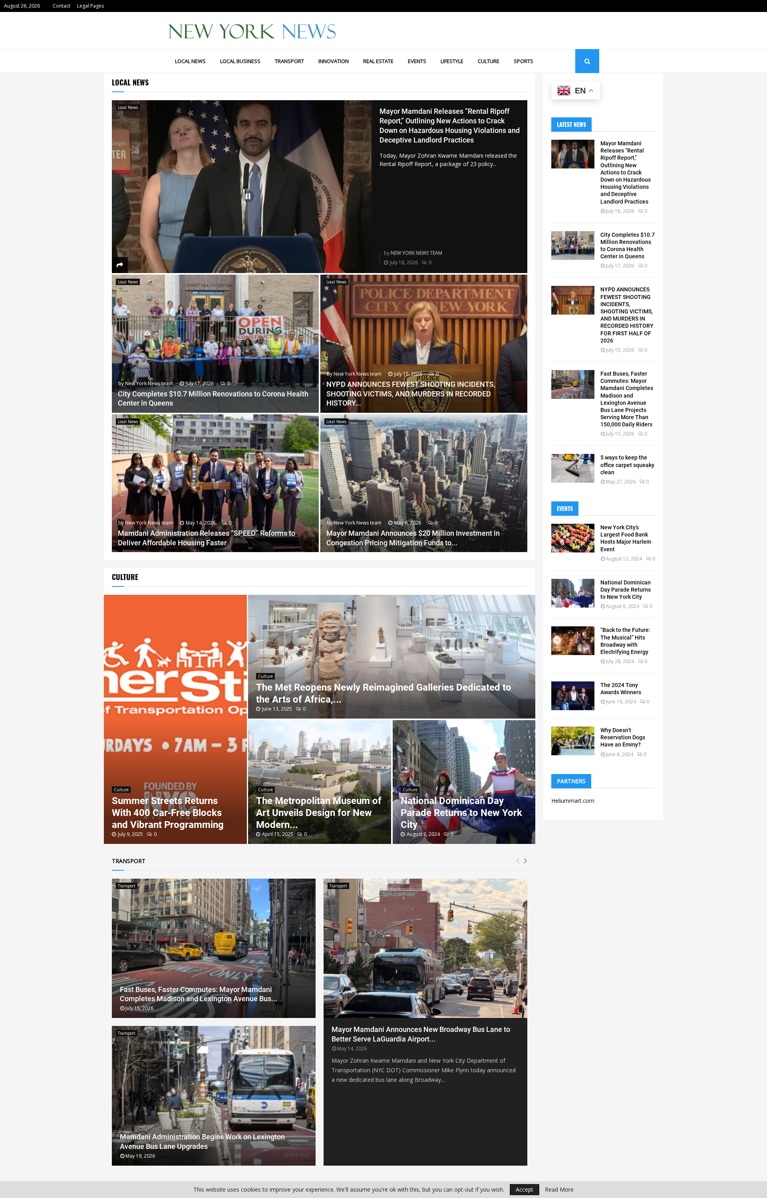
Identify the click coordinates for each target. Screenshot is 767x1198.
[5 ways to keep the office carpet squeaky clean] (572, 468)
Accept (524, 1189)
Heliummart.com (572, 800)
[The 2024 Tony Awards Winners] (572, 695)
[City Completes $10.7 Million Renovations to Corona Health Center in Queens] (215, 343)
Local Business (240, 61)
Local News (190, 61)
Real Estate (378, 61)
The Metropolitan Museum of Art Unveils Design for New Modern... (319, 812)
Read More (559, 1189)
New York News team (416, 253)
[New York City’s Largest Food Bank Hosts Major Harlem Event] (572, 538)
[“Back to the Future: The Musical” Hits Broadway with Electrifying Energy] (572, 640)
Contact (61, 5)
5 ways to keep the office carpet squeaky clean (627, 464)
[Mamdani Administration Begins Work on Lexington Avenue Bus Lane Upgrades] (214, 1096)
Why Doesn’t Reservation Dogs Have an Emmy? (622, 737)
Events (417, 61)
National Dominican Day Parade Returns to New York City (461, 812)
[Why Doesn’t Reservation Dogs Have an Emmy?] (572, 741)
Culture (488, 61)
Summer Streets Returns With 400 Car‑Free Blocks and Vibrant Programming (168, 812)
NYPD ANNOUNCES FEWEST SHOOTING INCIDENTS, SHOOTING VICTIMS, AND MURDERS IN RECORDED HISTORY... (410, 393)
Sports (523, 61)
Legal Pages (90, 5)
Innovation (333, 61)
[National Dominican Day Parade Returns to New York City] (572, 593)
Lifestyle (452, 61)
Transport (289, 61)
